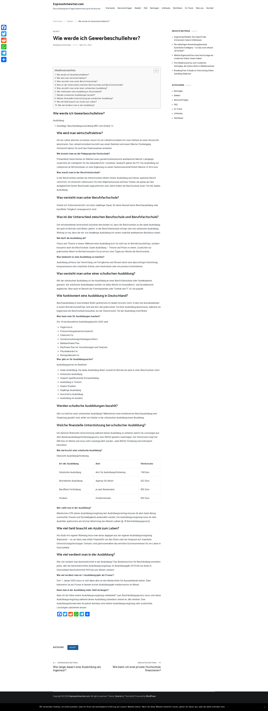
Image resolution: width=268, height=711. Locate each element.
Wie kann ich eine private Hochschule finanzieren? (137, 667)
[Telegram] (4, 53)
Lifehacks (166, 8)
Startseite (110, 8)
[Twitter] (4, 34)
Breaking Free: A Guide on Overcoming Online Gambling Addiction (194, 72)
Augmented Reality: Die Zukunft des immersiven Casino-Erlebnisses (190, 38)
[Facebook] (4, 27)
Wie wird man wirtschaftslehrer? (72, 78)
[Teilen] (4, 59)
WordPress (151, 696)
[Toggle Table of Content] (155, 70)
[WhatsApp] (4, 46)
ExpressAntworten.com (68, 4)
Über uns (200, 8)
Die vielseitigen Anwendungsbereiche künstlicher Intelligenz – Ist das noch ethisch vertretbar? (193, 47)
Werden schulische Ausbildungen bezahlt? (76, 95)
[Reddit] (4, 40)
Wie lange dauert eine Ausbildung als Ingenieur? (77, 667)
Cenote (118, 696)
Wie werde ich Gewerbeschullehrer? (73, 74)
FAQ (145, 8)
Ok (227, 707)
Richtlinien (177, 8)
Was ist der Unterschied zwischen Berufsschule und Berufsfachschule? (90, 85)
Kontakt (210, 8)
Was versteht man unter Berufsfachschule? (77, 81)
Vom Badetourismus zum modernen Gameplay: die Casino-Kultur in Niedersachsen (194, 64)
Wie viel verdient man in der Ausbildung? (76, 105)
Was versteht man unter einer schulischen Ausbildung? (82, 88)
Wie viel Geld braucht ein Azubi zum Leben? (77, 101)
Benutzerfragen (125, 8)
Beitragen (154, 8)
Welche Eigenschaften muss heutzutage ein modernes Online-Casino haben (193, 57)
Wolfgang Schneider (62, 45)
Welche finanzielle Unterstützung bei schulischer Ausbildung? (85, 98)
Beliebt (138, 8)
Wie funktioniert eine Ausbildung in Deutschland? (79, 91)
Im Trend (189, 8)
